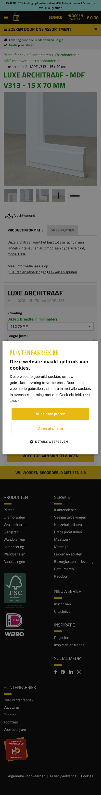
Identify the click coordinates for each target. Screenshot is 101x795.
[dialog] (50, 397)
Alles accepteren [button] (50, 414)
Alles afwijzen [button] (50, 429)
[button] (50, 441)
